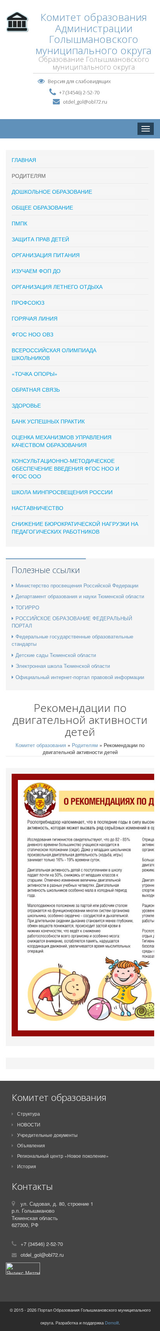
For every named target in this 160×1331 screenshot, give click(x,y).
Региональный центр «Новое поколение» (63, 1155)
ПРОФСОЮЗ (28, 302)
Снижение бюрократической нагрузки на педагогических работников (75, 527)
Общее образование (42, 207)
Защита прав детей (40, 239)
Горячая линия (34, 318)
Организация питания (46, 255)
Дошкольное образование (52, 191)
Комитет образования (41, 745)
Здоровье (26, 405)
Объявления (31, 1145)
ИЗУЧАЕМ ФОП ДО (36, 271)
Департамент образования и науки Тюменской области (80, 596)
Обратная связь (36, 389)
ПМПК (19, 223)
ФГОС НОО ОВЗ (32, 334)
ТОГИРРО (27, 607)
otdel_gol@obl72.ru (85, 101)
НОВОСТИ (28, 1124)
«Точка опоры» (34, 373)
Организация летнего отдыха (57, 286)
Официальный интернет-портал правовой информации (80, 677)
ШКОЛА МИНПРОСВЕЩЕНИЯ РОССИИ (62, 492)
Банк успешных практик (48, 421)
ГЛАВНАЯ (24, 160)
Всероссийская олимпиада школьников (54, 354)
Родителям (29, 175)
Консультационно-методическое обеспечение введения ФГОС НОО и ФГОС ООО (65, 468)
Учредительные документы (47, 1134)
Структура (28, 1113)
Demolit (112, 1322)
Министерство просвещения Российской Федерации (77, 585)
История (26, 1166)
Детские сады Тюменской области (56, 655)
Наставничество (37, 508)
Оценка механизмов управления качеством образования (61, 441)
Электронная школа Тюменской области (63, 665)
